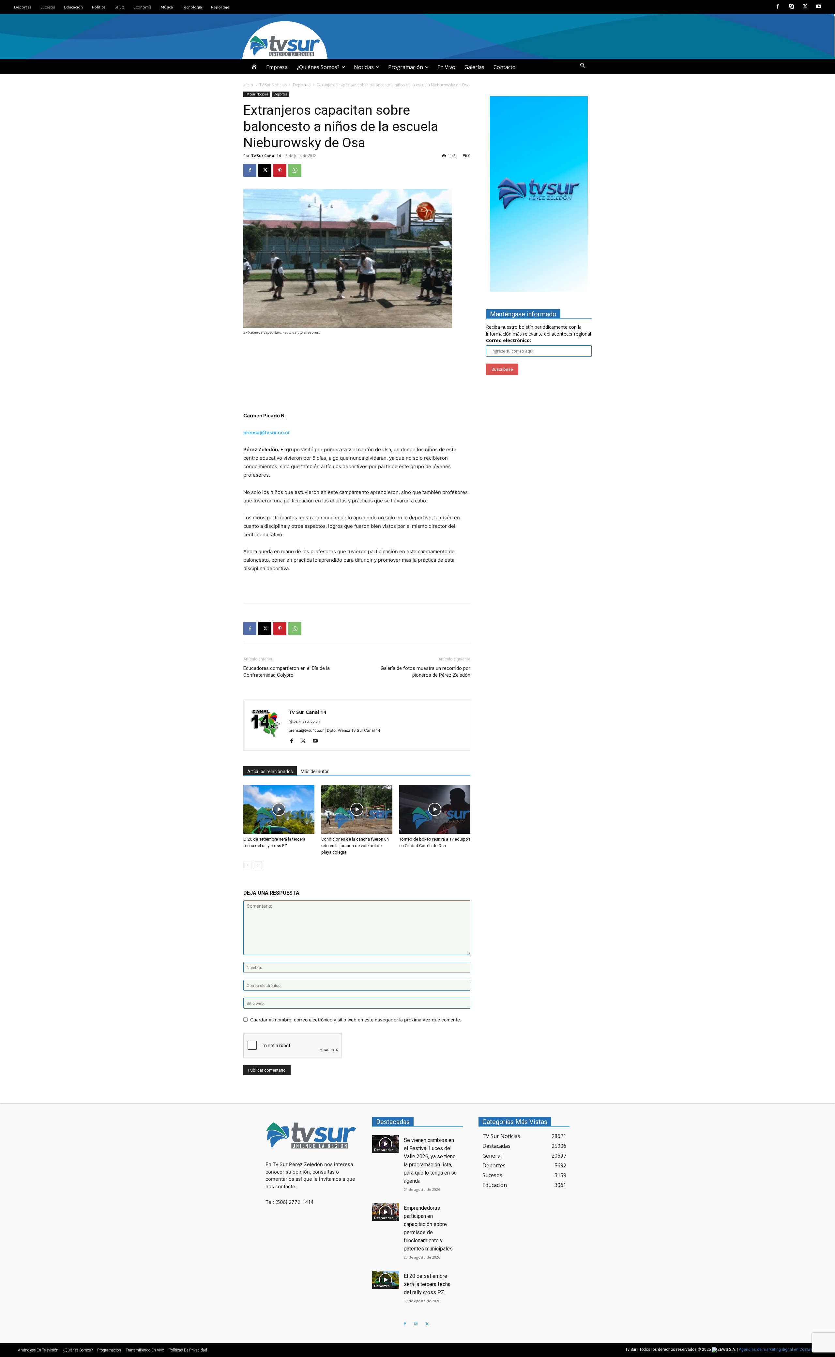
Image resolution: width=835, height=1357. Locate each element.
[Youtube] (819, 7)
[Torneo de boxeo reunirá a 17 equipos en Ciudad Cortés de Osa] (434, 809)
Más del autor (315, 771)
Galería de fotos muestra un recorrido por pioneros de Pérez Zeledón (425, 671)
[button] (582, 65)
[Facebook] (778, 7)
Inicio (248, 85)
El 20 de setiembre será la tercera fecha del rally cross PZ (427, 1284)
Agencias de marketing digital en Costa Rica (779, 1349)
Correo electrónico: (508, 340)
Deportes (302, 85)
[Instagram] (416, 1324)
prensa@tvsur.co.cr (266, 432)
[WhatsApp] (294, 170)
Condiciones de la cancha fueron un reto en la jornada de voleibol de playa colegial (355, 846)
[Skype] (791, 7)
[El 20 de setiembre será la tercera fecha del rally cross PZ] (278, 809)
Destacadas (384, 1150)
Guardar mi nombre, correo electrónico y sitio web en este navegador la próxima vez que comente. (355, 1019)
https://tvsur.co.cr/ (304, 721)
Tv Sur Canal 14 (266, 155)
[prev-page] (247, 865)
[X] (805, 7)
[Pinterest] (279, 170)
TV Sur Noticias (273, 85)
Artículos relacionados (270, 771)
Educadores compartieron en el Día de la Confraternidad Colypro (286, 671)
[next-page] (258, 865)
